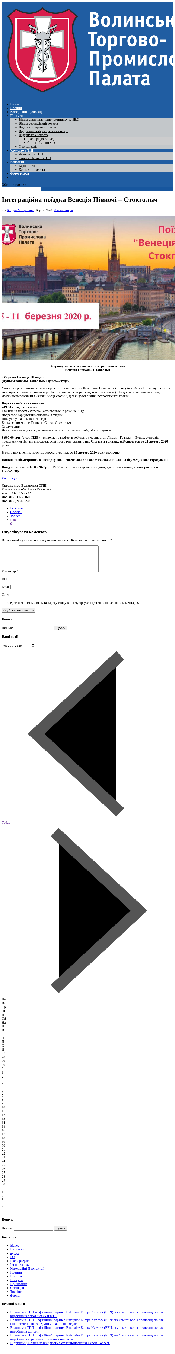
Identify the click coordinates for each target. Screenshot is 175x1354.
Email (6, 587)
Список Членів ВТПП (35, 158)
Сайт (5, 594)
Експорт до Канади (41, 139)
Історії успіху (19, 1264)
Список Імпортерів (41, 142)
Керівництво (28, 166)
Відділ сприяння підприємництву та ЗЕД (49, 119)
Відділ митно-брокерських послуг (43, 131)
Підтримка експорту (33, 135)
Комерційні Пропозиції (27, 1268)
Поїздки (16, 1276)
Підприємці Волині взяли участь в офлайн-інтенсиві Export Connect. (60, 1343)
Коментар (10, 571)
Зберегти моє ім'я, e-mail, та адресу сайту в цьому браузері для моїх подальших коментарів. (73, 603)
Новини (16, 108)
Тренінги (16, 1291)
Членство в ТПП (22, 150)
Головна (16, 104)
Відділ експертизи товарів (38, 127)
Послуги (16, 115)
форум (15, 1295)
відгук (14, 1253)
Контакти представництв (37, 169)
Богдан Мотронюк (20, 210)
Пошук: (7, 628)
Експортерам (19, 1261)
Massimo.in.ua (37, 1350)
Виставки (17, 1249)
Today (6, 822)
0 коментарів (63, 210)
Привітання (18, 1284)
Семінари (17, 1288)
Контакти (17, 162)
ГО (12, 1257)
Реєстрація (9, 478)
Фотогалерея (19, 173)
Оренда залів (28, 146)
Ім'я (4, 579)
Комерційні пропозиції (27, 112)
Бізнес (14, 1245)
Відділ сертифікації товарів (38, 123)
